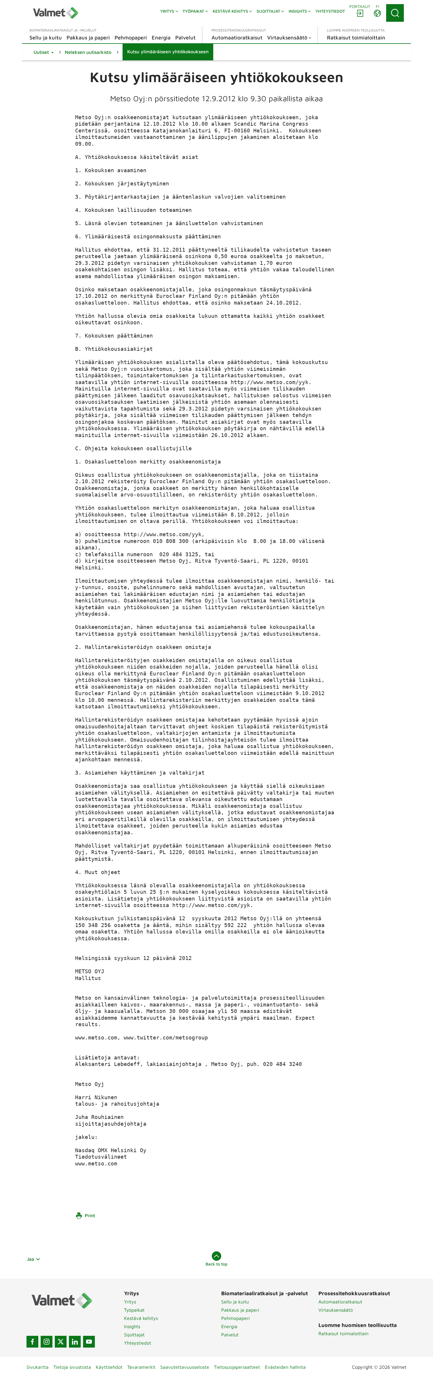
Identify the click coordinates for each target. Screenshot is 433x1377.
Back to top (216, 1263)
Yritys (130, 1301)
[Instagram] (46, 1342)
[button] (44, 52)
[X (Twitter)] (61, 1342)
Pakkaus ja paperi (240, 1310)
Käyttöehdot (109, 1367)
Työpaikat (134, 1310)
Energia (229, 1326)
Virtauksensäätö (335, 1310)
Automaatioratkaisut (340, 1301)
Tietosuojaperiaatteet (237, 1367)
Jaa (30, 1259)
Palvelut (230, 1334)
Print (90, 1215)
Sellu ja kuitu (235, 1301)
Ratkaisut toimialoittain (343, 1333)
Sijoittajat (134, 1334)
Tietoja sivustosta (72, 1367)
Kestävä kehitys (141, 1318)
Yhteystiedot (137, 1343)
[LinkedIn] (75, 1342)
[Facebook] (32, 1342)
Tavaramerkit (141, 1367)
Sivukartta (38, 1367)
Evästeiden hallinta (285, 1367)
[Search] (395, 13)
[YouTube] (89, 1342)
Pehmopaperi (235, 1318)
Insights (132, 1326)
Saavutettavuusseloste (184, 1367)
